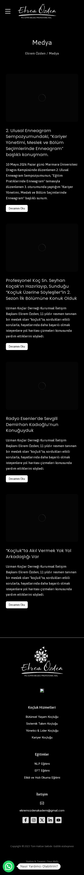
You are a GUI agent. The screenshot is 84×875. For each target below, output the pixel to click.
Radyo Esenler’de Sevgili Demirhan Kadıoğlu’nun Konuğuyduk (32, 425)
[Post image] (42, 98)
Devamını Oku (17, 208)
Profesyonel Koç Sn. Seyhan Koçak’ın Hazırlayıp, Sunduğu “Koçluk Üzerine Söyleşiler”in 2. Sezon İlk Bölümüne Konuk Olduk (41, 289)
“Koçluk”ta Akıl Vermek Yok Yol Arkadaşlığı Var (38, 554)
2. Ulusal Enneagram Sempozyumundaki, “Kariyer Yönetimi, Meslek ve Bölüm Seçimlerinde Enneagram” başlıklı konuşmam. (36, 143)
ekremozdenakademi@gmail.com (42, 810)
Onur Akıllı (52, 861)
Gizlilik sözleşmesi (63, 846)
